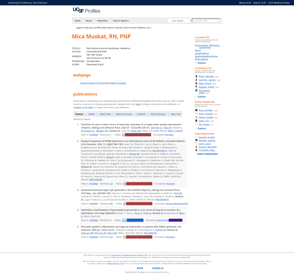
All (136, 134)
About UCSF (245, 2)
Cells (185, 203)
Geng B (110, 157)
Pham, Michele (209, 76)
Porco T (138, 213)
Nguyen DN (102, 130)
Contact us (158, 267)
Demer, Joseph (208, 117)
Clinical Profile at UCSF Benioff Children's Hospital (103, 83)
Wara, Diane (207, 83)
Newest (79, 114)
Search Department (207, 153)
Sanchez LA (156, 127)
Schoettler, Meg (207, 150)
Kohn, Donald (208, 113)
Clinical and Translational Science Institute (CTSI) (129, 255)
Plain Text (176, 114)
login (138, 104)
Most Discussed (124, 114)
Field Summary (158, 114)
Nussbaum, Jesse (205, 91)
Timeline (141, 114)
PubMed (94, 134)
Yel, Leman (206, 124)
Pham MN (136, 130)
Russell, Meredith (208, 147)
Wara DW (112, 233)
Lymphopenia (202, 53)
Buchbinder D (160, 150)
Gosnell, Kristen (207, 137)
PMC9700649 (95, 179)
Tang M (167, 127)
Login (79, 27)
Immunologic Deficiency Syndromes (207, 46)
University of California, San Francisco (27, 2)
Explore (202, 63)
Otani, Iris (206, 120)
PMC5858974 (162, 199)
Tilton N (147, 213)
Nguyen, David (209, 87)
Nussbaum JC (88, 130)
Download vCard (95, 64)
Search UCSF (259, 2)
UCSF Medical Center (279, 2)
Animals (179, 203)
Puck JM (178, 193)
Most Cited (105, 114)
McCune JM (100, 233)
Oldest (91, 114)
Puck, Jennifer (208, 110)
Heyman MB (87, 233)
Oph (132, 220)
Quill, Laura (205, 143)
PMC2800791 (150, 233)
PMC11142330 (175, 130)
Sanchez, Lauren (209, 79)
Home (78, 20)
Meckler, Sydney (207, 140)
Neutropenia (201, 59)
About (89, 20)
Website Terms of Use (116, 263)
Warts (198, 50)
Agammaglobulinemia (206, 56)
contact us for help (83, 107)
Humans (169, 134)
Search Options (121, 20)
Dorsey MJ (134, 153)
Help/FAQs (102, 20)
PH (174, 220)
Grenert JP (161, 229)
